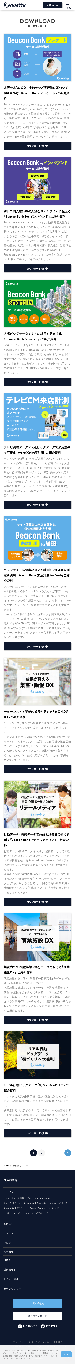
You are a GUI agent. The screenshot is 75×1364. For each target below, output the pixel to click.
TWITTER (51, 1326)
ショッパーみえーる (58, 1203)
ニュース (8, 1233)
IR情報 (7, 1260)
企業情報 (8, 1252)
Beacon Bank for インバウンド (44, 1208)
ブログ (7, 1243)
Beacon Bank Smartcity (35, 1203)
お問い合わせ (53, 5)
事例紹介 (8, 1224)
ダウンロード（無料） (37, 145)
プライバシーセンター (24, 1341)
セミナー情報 (11, 1279)
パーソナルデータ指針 (49, 1341)
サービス (8, 1192)
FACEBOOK (30, 1326)
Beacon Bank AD (42, 1198)
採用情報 (8, 1269)
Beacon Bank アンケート (15, 1208)
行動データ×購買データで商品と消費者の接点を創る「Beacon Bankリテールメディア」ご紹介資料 (37, 839)
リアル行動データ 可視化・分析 (17, 1198)
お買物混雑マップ (11, 1213)
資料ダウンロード (13, 1288)
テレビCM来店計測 (12, 1203)
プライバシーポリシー (11, 1358)
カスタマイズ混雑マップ (37, 1213)
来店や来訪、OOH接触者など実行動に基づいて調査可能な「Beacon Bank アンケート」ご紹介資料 (37, 93)
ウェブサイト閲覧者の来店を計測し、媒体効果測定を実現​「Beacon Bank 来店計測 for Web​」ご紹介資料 (37, 575)
